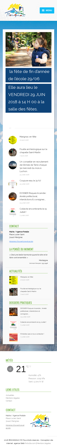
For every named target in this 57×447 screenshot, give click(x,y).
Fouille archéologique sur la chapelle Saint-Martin (33, 151)
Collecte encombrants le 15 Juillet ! (33, 210)
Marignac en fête (28, 136)
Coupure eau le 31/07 (30, 180)
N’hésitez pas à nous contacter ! (32, 334)
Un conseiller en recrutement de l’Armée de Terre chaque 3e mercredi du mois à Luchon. (34, 166)
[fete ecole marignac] (28, 49)
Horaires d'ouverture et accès (21, 241)
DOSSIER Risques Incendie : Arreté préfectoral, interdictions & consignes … (33, 196)
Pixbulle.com (30, 443)
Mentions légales (44, 443)
